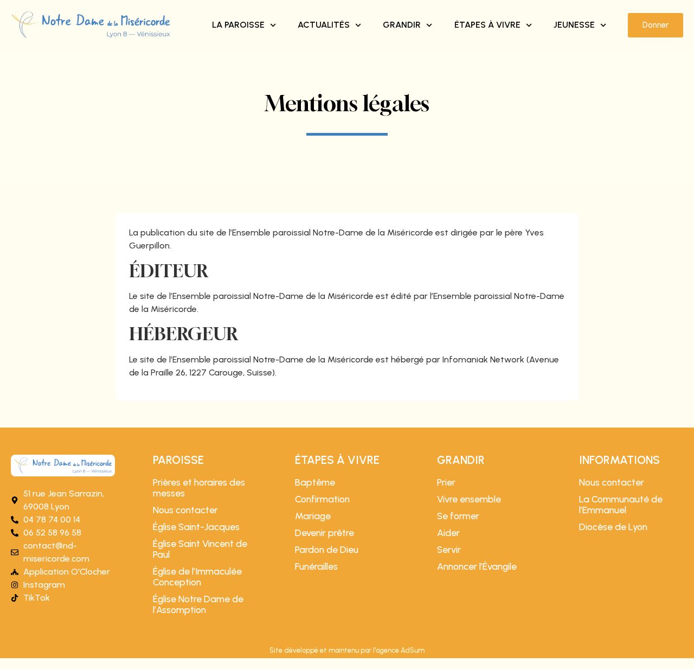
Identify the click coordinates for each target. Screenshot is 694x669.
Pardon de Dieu (326, 549)
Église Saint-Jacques (196, 526)
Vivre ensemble (469, 499)
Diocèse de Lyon (613, 526)
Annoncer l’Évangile (477, 566)
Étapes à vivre (487, 25)
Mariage (313, 516)
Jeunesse (574, 25)
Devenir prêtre (324, 532)
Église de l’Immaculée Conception (197, 577)
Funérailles (316, 566)
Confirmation (322, 499)
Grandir (402, 25)
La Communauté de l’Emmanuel (621, 504)
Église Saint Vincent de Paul (200, 549)
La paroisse (238, 25)
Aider (448, 532)
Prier (446, 482)
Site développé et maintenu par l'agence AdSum (347, 650)
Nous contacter (185, 510)
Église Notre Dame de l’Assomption (198, 604)
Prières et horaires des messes (199, 488)
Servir (449, 549)
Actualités (324, 25)
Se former (458, 516)
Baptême (315, 482)
